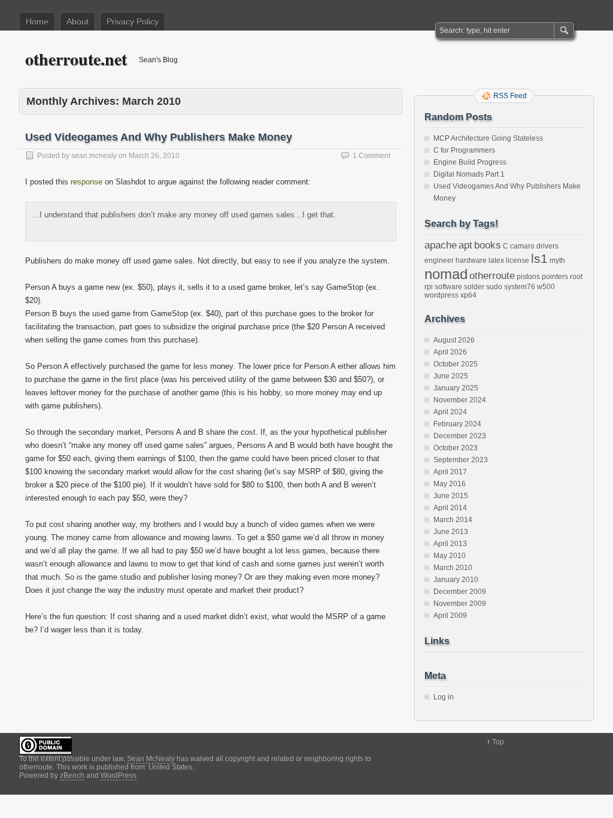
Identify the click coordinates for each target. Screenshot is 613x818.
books (487, 245)
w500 (546, 287)
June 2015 (450, 496)
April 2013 (450, 544)
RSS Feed (510, 96)
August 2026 (454, 340)
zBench (72, 775)
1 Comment (371, 156)
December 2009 (459, 591)
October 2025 (455, 364)
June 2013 (450, 532)
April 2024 (450, 412)
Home (37, 21)
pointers (555, 276)
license (517, 260)
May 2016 (449, 484)
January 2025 (455, 388)
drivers (547, 246)
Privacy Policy (133, 21)
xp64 (468, 295)
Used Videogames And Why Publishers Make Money (158, 137)
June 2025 (450, 376)
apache (440, 245)
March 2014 (452, 520)
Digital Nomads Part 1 (469, 174)
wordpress (441, 295)
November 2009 (459, 603)
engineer (439, 260)
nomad (446, 274)
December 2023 (459, 436)
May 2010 (449, 556)
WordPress (118, 775)
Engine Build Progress (469, 162)
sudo (494, 287)
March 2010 (452, 567)
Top (498, 742)
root (576, 276)
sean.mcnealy (94, 156)
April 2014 (450, 508)
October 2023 (455, 448)
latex (496, 260)
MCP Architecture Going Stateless (488, 138)
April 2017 (450, 472)
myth (557, 260)
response (86, 181)
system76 (519, 287)
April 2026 (450, 352)
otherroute (492, 275)
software (448, 287)
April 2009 (450, 615)
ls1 (539, 258)
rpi (428, 287)
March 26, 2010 (154, 156)
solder (474, 287)
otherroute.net (76, 59)
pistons (528, 276)
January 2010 (455, 579)
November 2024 (459, 400)
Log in (443, 697)
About (77, 21)
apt (465, 245)
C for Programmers (464, 150)
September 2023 (460, 460)
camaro (522, 246)
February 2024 (457, 424)
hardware (471, 260)
